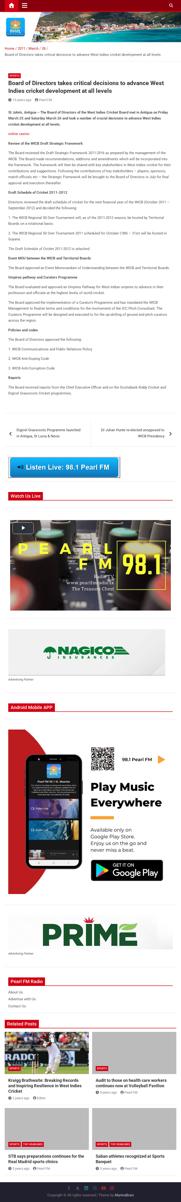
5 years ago (108, 1092)
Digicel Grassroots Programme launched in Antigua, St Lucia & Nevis (48, 433)
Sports (14, 75)
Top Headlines (33, 1144)
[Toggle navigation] (24, 5)
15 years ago (21, 100)
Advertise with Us (22, 999)
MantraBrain (124, 1195)
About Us (15, 992)
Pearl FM (45, 100)
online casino (18, 134)
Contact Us (17, 1006)
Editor (41, 1098)
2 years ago (20, 1098)
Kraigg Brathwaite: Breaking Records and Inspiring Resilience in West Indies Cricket (45, 1086)
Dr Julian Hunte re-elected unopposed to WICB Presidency (133, 433)
